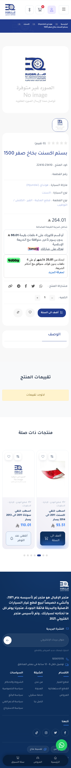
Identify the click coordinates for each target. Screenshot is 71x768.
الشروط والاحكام (14, 682)
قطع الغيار (63, 682)
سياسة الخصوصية (12, 689)
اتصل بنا (38, 702)
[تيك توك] (36, 732)
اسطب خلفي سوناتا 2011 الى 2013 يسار (18, 515)
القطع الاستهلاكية (58, 689)
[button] (51, 10)
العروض (64, 695)
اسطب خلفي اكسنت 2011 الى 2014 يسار (55, 515)
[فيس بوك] (65, 732)
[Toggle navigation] (64, 9)
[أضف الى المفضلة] (43, 456)
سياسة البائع (16, 695)
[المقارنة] (29, 9)
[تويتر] (55, 732)
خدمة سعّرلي (36, 695)
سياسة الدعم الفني (12, 702)
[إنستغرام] (46, 732)
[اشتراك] (8, 640)
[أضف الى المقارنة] (52, 456)
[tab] (54, 336)
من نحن (38, 682)
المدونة (39, 689)
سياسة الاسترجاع (13, 708)
